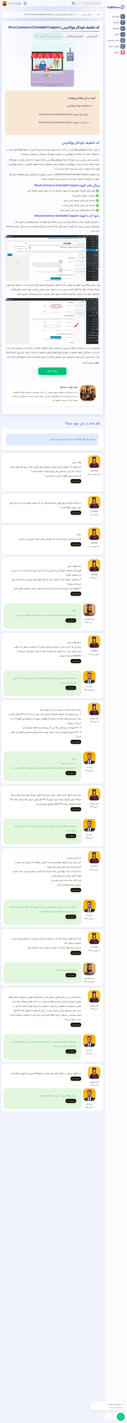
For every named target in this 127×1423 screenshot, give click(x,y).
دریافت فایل (52, 371)
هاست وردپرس (113, 40)
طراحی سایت (114, 46)
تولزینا (116, 52)
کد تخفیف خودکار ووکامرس (79, 106)
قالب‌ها (116, 22)
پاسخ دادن (76, 481)
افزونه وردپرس (86, 14)
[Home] (116, 7)
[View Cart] (25, 3)
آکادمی (116, 34)
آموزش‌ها (115, 16)
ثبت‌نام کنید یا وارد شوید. (61, 439)
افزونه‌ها (116, 28)
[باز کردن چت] (121, 1417)
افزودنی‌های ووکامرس (75, 36)
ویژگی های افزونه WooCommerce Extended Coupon (63, 114)
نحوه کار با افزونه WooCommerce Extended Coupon (63, 122)
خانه (99, 14)
